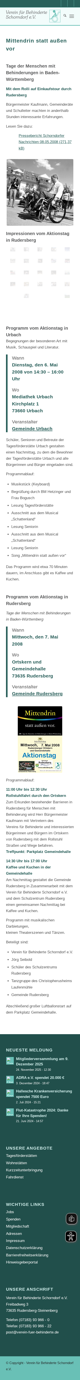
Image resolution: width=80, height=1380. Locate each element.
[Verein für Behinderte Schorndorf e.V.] (33, 16)
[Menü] (71, 16)
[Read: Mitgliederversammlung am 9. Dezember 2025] (10, 1061)
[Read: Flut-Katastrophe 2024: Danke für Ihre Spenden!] (10, 1112)
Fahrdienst (15, 1177)
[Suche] (62, 16)
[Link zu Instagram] (71, 3)
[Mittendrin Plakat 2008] (40, 739)
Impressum (15, 1241)
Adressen (14, 1234)
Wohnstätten (16, 1163)
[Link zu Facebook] (64, 3)
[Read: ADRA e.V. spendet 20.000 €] (10, 1080)
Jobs (10, 1212)
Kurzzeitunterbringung (24, 1170)
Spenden (13, 1219)
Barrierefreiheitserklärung (27, 1255)
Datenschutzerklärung (24, 1248)
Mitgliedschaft (17, 1226)
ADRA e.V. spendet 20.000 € (40, 1078)
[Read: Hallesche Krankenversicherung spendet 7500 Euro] (10, 1093)
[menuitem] (62, 16)
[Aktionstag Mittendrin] (13, 249)
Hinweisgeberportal (22, 1262)
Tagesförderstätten (21, 1156)
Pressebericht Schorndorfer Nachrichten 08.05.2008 (41, 139)
